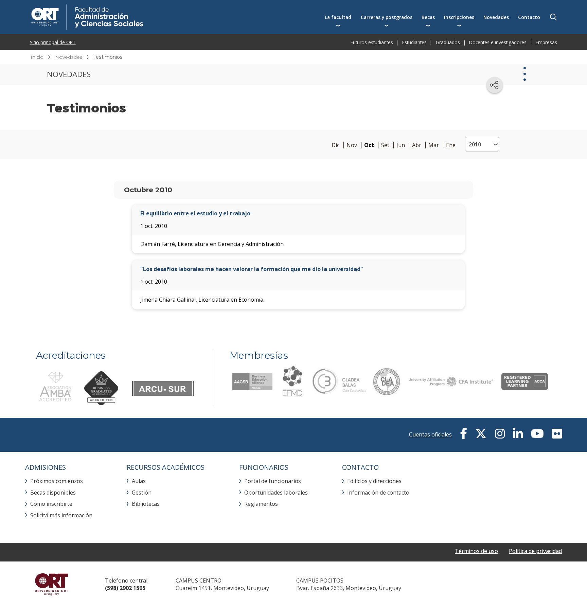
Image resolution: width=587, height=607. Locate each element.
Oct (369, 145)
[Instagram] (500, 434)
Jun (400, 145)
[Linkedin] (518, 434)
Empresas (546, 42)
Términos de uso (476, 551)
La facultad (338, 17)
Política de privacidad (535, 551)
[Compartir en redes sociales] (494, 85)
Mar (433, 145)
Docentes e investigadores (498, 42)
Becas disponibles (53, 492)
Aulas (139, 481)
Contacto (529, 17)
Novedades (496, 17)
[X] (481, 434)
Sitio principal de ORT (53, 42)
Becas (428, 17)
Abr (416, 145)
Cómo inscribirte (51, 503)
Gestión (142, 492)
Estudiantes (414, 42)
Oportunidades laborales (276, 492)
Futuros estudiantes (372, 42)
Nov (351, 145)
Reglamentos (261, 503)
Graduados (448, 42)
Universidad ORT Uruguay (51, 584)
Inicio (37, 57)
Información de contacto (378, 492)
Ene (451, 145)
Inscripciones (459, 17)
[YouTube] (537, 434)
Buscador (553, 16)
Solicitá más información (61, 515)
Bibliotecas (146, 503)
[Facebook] (463, 434)
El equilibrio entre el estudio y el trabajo (195, 213)
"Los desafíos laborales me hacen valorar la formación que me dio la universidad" (251, 269)
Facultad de (143, 17)
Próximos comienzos (56, 481)
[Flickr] (557, 434)
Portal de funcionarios (272, 481)
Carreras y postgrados (386, 17)
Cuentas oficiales (430, 434)
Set (385, 145)
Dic (335, 145)
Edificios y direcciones (374, 481)
